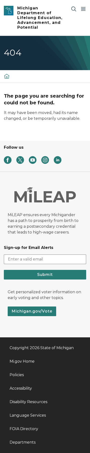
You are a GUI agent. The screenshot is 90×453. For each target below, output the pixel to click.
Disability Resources (28, 402)
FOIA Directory (24, 428)
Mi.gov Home (22, 361)
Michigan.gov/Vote (32, 311)
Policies (17, 375)
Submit (45, 274)
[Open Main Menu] (83, 9)
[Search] (74, 9)
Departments (23, 442)
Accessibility (21, 388)
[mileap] (7, 76)
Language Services (28, 415)
